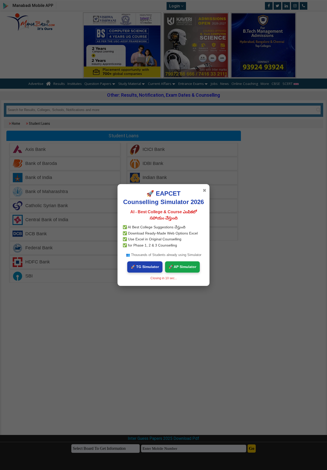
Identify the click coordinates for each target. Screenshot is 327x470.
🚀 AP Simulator (182, 267)
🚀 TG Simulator (145, 267)
